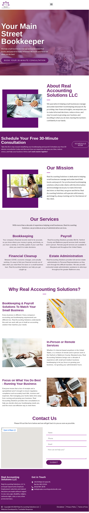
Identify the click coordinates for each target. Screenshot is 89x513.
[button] (51, 4)
